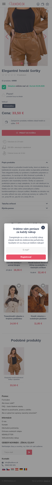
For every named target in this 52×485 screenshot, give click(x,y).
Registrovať (26, 257)
